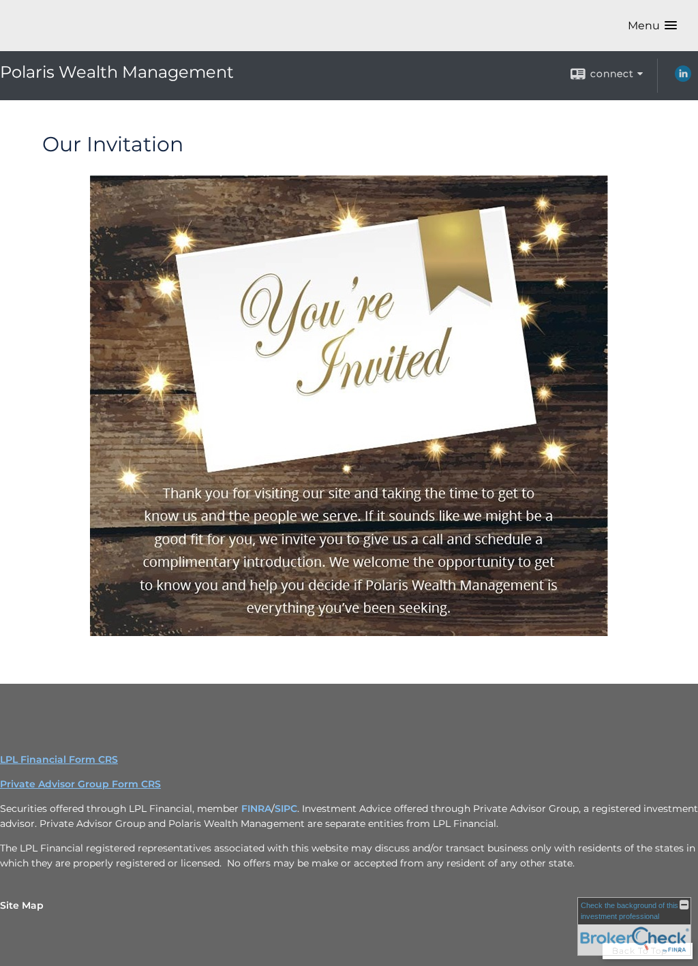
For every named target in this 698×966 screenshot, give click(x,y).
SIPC (286, 808)
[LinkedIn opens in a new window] (683, 78)
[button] (652, 25)
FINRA (256, 808)
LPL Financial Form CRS (59, 759)
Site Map (22, 905)
